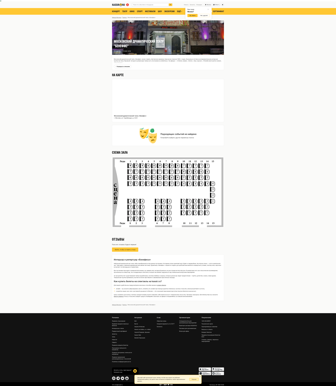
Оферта (114, 342)
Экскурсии (169, 11)
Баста (136, 324)
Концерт (116, 11)
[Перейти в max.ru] (113, 378)
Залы (113, 336)
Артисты (114, 334)
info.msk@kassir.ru (117, 384)
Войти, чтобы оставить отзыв (125, 249)
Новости (114, 339)
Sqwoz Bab (137, 335)
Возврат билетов (207, 332)
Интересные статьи (118, 328)
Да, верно (192, 15)
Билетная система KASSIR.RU (188, 325)
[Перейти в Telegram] (118, 378)
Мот (135, 321)
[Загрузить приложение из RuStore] (218, 373)
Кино (132, 11)
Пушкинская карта (207, 324)
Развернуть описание (123, 66)
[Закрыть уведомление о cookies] (200, 376)
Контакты (159, 326)
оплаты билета (161, 285)
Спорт (140, 11)
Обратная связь (161, 321)
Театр (124, 11)
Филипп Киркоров (139, 338)
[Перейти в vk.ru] (122, 378)
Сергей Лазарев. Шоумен (142, 332)
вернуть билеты (118, 296)
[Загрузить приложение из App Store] (205, 369)
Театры (124, 17)
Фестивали (150, 11)
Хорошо (194, 379)
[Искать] (170, 5)
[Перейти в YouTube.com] (127, 378)
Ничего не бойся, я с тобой (142, 329)
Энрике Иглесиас (139, 326)
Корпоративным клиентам (209, 326)
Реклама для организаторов (187, 328)
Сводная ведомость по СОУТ (165, 324)
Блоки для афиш (184, 331)
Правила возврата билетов (120, 345)
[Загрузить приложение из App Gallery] (205, 373)
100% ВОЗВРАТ (206, 321)
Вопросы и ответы (207, 329)
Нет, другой (203, 15)
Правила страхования (118, 321)
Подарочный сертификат (119, 331)
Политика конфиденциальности (121, 361)
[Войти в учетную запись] (222, 4)
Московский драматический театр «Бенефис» (130, 116)
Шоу (160, 11)
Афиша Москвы (116, 17)
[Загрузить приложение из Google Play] (218, 369)
